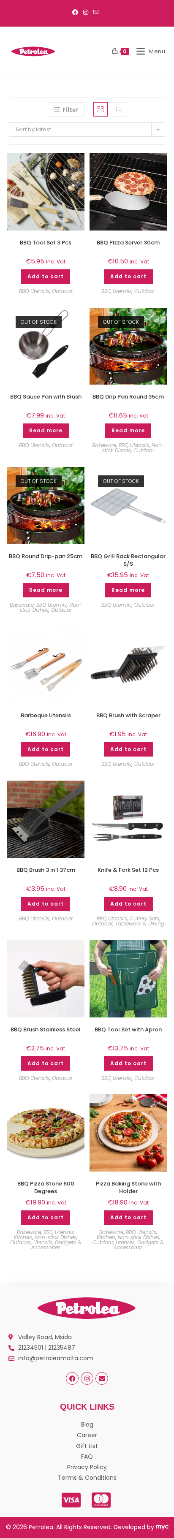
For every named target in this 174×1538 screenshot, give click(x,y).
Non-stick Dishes (55, 1237)
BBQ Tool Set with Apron (128, 1029)
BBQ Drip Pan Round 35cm (128, 397)
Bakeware (104, 445)
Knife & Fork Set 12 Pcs (128, 870)
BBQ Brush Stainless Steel (46, 1029)
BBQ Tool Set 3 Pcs (45, 243)
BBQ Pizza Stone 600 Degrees (45, 1187)
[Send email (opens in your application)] (96, 12)
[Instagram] (87, 1378)
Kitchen (23, 1237)
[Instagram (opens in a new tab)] (86, 12)
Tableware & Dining (139, 923)
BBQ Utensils (34, 291)
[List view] (119, 109)
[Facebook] (72, 1378)
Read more (46, 430)
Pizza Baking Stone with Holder (128, 1187)
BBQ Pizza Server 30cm (128, 243)
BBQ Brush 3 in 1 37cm (45, 870)
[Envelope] (101, 1378)
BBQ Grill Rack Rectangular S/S (128, 560)
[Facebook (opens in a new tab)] (76, 12)
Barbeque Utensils (46, 715)
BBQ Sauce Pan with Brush (46, 397)
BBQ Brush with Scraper (128, 715)
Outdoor (62, 291)
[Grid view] (100, 109)
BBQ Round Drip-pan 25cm (45, 556)
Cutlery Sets (144, 918)
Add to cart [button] (45, 276)
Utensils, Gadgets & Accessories (56, 1245)
